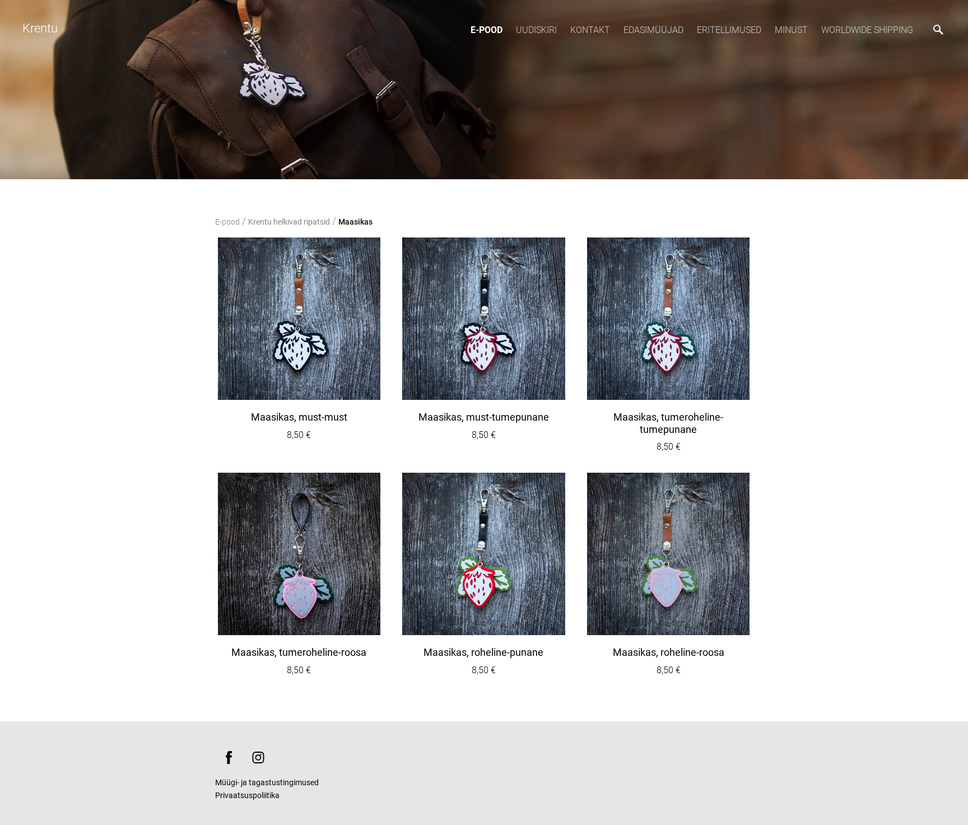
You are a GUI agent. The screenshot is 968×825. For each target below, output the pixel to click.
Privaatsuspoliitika (247, 795)
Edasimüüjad (653, 30)
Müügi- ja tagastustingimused (267, 782)
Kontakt (590, 30)
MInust (791, 30)
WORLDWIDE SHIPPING (867, 30)
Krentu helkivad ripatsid (289, 221)
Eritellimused (729, 30)
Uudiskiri (536, 30)
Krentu (40, 28)
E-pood (486, 30)
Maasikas (355, 221)
